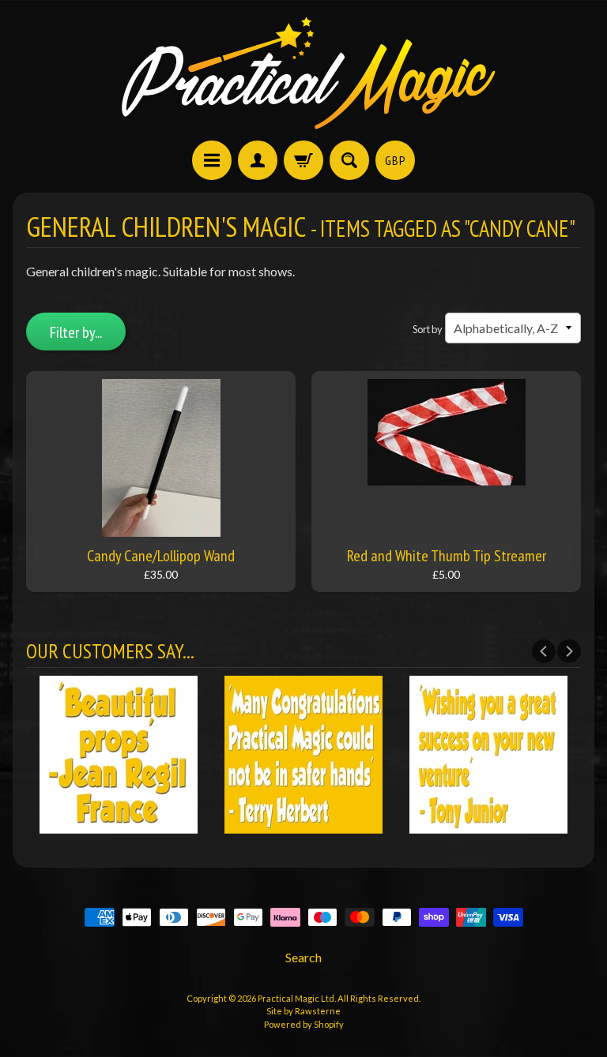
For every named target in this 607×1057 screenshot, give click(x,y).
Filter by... (76, 332)
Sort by (428, 329)
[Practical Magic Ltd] (303, 73)
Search (303, 957)
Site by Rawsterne (303, 1011)
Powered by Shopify (304, 1024)
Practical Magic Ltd (296, 998)
